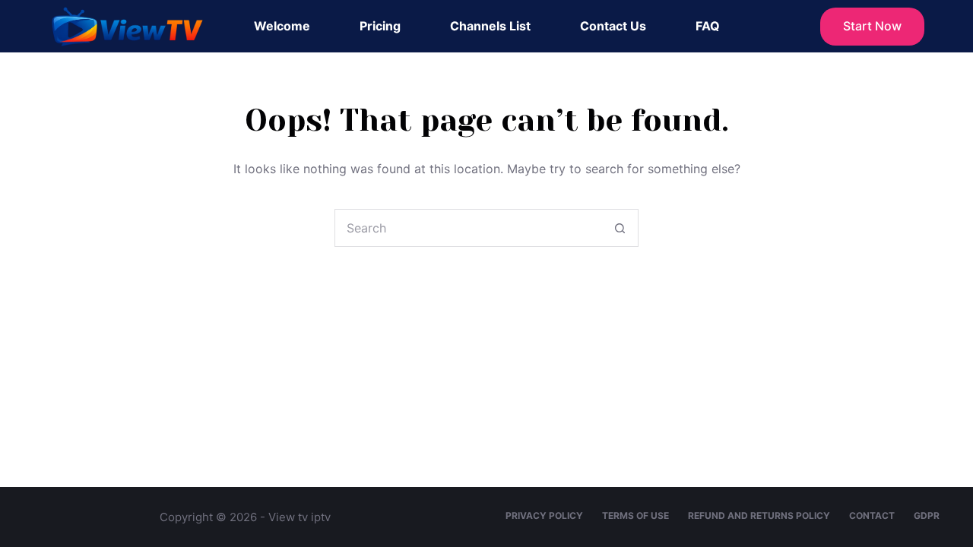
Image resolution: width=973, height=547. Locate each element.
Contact (872, 515)
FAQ (708, 25)
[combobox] (468, 228)
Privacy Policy (544, 515)
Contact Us (613, 25)
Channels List (490, 25)
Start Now (872, 25)
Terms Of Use (635, 515)
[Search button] (619, 228)
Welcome (282, 25)
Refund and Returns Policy (759, 515)
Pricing (380, 25)
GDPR (927, 515)
